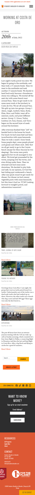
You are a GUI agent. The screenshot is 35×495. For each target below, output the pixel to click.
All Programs (7, 442)
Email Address (17, 409)
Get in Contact (27, 492)
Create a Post (11, 367)
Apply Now (7, 444)
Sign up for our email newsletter (17, 405)
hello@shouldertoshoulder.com (11, 464)
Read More (5, 259)
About (6, 446)
